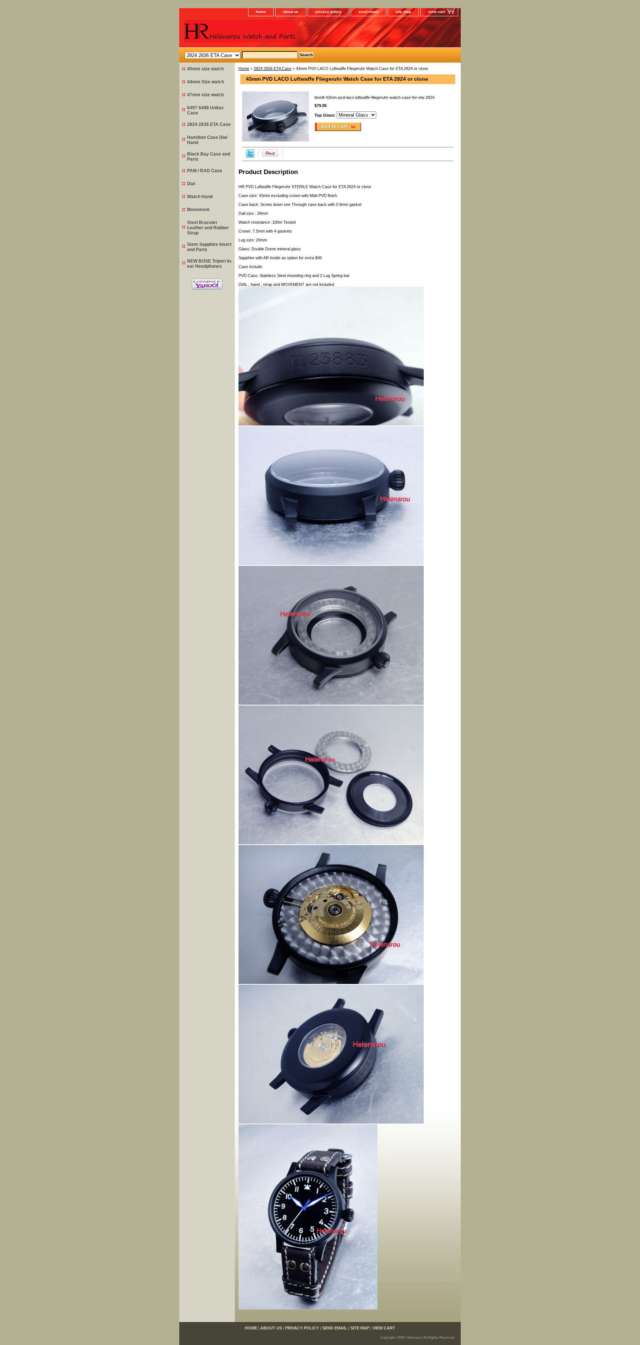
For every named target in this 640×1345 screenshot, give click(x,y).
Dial (191, 183)
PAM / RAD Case (204, 170)
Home (244, 68)
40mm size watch (205, 68)
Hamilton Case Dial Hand (207, 140)
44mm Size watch (205, 81)
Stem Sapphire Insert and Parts (209, 247)
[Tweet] (250, 156)
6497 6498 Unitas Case (205, 110)
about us (291, 12)
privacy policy (328, 12)
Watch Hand (200, 196)
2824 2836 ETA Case (272, 68)
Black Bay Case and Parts (208, 156)
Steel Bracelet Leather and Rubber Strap (208, 228)
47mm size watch (205, 94)
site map (403, 12)
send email (369, 12)
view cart (436, 12)
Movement (198, 209)
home (261, 12)
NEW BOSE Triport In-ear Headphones (209, 263)
